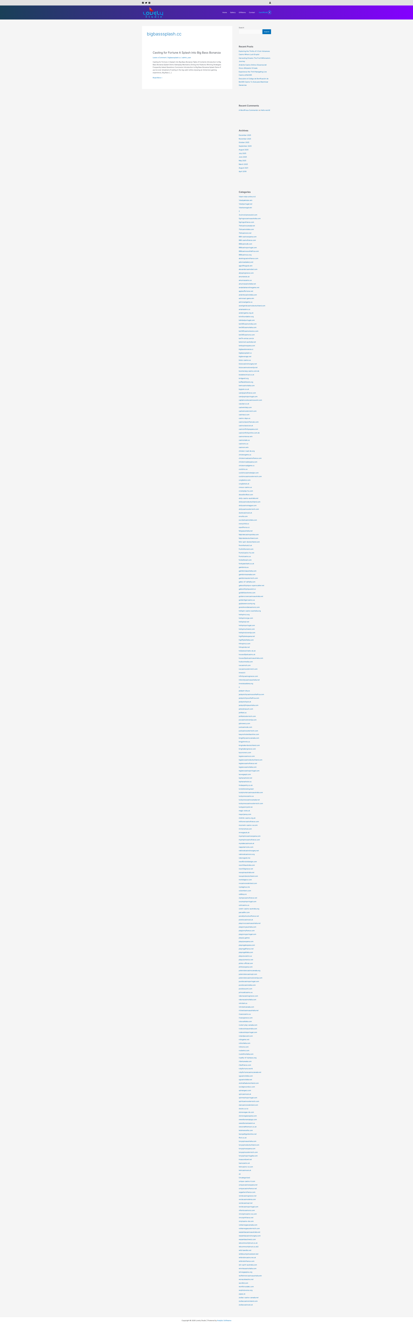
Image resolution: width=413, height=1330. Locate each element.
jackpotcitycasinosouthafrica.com (251, 694)
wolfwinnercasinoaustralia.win (250, 1276)
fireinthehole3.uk (245, 545)
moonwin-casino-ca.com (248, 825)
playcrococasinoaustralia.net (249, 923)
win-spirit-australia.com (248, 1265)
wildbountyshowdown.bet (248, 1254)
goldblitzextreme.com (247, 593)
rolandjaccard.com (246, 1036)
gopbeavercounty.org (247, 604)
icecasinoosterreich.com (248, 669)
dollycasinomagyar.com (248, 505)
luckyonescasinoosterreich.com (251, 803)
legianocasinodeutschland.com (250, 760)
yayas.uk (242, 1294)
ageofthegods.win (245, 266)
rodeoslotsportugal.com (248, 1032)
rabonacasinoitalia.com (247, 1000)
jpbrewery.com (244, 723)
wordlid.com (243, 1283)
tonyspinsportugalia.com (248, 1156)
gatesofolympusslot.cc (247, 589)
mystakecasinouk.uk (246, 843)
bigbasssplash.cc (174, 58)
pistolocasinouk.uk (246, 920)
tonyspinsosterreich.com (248, 1152)
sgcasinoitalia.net (245, 1080)
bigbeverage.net (245, 356)
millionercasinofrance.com (249, 821)
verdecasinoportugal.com (248, 1207)
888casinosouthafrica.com (249, 251)
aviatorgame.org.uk (246, 313)
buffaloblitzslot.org (246, 382)
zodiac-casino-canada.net (248, 1298)
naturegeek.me (244, 858)
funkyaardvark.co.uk (246, 564)
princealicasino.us (246, 992)
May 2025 (242, 161)
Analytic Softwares (224, 1320)
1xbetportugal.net (245, 204)
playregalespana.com (247, 945)
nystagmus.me (244, 887)
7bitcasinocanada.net (247, 226)
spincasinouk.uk (245, 1094)
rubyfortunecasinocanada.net (250, 1072)
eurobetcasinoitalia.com (248, 520)
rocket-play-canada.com (248, 1025)
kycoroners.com (245, 752)
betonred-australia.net (247, 342)
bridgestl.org (244, 378)
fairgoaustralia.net (246, 531)
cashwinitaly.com (245, 407)
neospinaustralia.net (246, 872)
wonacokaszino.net (246, 1279)
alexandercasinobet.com (248, 269)
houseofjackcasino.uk (247, 654)
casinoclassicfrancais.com (249, 422)
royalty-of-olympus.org (247, 1058)
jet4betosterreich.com (247, 716)
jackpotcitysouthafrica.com (249, 698)
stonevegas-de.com (246, 1112)
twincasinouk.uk (245, 1170)
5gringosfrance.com (246, 222)
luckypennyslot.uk (246, 807)
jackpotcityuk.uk (245, 702)
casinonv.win (244, 447)
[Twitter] (146, 3)
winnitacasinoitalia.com (247, 1268)
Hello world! (265, 110)
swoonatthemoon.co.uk (248, 1127)
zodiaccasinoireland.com (248, 1301)
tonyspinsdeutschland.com (249, 1145)
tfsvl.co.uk (243, 1138)
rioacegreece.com (246, 1018)
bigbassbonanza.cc (246, 349)
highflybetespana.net (247, 636)
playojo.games (244, 938)
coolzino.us (243, 469)
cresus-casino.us (245, 487)
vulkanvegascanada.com (248, 1225)
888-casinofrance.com (247, 240)
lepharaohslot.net (245, 778)
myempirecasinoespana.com (249, 836)
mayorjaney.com (245, 814)
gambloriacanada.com (247, 574)
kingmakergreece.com (247, 749)
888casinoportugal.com (248, 248)
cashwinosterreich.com (248, 411)
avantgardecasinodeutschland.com (252, 306)
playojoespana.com (246, 941)
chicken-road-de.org (247, 451)
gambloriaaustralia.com (247, 571)
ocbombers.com (245, 891)
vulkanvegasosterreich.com (249, 1228)
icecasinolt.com (245, 665)
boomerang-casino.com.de (249, 371)
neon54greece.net (246, 869)
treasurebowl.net (245, 1159)
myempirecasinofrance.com (249, 840)
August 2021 (243, 168)
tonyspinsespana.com (247, 1149)
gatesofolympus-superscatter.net (251, 585)
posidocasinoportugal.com (249, 981)
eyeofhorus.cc (244, 527)
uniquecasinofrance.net (248, 1188)
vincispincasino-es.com (248, 1214)
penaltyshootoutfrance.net (249, 916)
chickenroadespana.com (248, 462)
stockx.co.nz (243, 1109)
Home (224, 12)
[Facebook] (143, 3)
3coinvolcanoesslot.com (248, 215)
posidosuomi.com (245, 989)
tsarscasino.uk (244, 1163)
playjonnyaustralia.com (247, 927)
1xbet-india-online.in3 (247, 197)
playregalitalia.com (246, 952)
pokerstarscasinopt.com (248, 974)
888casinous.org (245, 255)
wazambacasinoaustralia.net (249, 1232)
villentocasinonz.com (247, 1210)
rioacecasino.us (245, 1014)
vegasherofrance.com (247, 1192)
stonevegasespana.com (248, 1116)
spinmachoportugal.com (248, 1098)
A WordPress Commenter (248, 110)
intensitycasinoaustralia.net (249, 680)
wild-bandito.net (245, 1250)
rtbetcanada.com (245, 1061)
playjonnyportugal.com (247, 934)
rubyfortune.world (246, 1069)
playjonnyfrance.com (247, 931)
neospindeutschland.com (248, 876)
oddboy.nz (243, 894)
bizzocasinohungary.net (248, 364)
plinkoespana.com (246, 967)
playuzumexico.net (246, 960)
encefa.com (243, 516)
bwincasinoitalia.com (247, 386)
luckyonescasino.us (246, 796)
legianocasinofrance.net (248, 763)
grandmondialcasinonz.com (249, 607)
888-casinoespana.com (248, 237)
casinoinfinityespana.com (248, 429)
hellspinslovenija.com (247, 633)
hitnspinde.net (244, 647)
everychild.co (244, 524)
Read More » (157, 77)
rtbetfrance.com (245, 1065)
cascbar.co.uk (244, 404)
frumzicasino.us (245, 556)
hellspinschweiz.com (247, 629)
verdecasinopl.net (245, 1203)
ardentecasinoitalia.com (248, 295)
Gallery (233, 12)
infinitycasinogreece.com (248, 676)
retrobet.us (243, 1003)
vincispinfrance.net (246, 1218)
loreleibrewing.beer (246, 789)
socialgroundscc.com (247, 1087)
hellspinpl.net (244, 622)
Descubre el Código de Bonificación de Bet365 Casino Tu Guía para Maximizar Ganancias (253, 82)
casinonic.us (243, 444)
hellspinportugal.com (247, 625)
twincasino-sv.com (246, 1167)
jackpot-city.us (244, 691)
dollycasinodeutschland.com (249, 502)
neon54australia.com (247, 865)
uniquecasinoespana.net (248, 1185)
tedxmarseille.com (246, 1130)
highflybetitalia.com (246, 640)
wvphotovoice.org (245, 1290)
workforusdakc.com (246, 1287)
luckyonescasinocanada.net (249, 800)
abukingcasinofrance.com (248, 258)
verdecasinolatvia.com (247, 1199)
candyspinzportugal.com (248, 397)
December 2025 (245, 135)
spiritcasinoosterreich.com (249, 1101)
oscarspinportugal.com (247, 901)
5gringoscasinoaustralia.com (250, 218)
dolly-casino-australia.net (248, 498)
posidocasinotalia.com (247, 985)
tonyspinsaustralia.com (247, 1141)
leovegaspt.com (245, 774)
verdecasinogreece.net (247, 1196)
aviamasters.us (244, 309)
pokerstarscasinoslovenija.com (250, 978)
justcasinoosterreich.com (248, 731)
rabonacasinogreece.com (248, 996)
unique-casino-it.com (247, 1181)
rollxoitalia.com (244, 1043)
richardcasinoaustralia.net (248, 1010)
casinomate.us (244, 440)
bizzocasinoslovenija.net (248, 367)
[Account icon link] (270, 3)
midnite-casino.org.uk (247, 818)
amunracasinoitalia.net (247, 284)
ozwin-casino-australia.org (249, 909)
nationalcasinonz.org (247, 854)
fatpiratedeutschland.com (248, 538)
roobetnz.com (244, 1050)
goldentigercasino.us (247, 600)
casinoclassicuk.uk (246, 426)
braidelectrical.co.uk (246, 375)
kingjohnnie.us (244, 742)
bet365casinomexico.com (248, 331)
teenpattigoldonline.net (248, 1134)
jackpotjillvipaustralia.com (248, 705)
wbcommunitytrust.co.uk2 (248, 1247)
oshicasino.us (244, 905)
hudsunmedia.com (246, 662)
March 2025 (243, 164)
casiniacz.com (244, 415)
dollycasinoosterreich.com (249, 509)
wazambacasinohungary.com (250, 1236)
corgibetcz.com (244, 480)
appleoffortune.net (246, 291)
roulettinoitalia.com (246, 1054)
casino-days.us (244, 418)
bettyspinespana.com (247, 346)
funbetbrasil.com (245, 560)
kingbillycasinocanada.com (249, 738)
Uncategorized (244, 1178)
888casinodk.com (245, 244)
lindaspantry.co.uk (246, 785)
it (239, 687)
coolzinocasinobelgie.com (249, 473)
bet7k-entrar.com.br (246, 338)
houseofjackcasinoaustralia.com (251, 658)
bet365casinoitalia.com (247, 327)
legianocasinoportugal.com (249, 771)
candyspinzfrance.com (247, 393)
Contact (252, 12)
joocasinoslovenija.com (248, 720)
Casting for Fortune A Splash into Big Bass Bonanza (187, 52)
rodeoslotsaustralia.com (248, 1029)
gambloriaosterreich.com (248, 578)
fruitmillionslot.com (246, 549)
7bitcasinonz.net (245, 233)
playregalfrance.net (246, 949)
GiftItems (242, 12)
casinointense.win (246, 436)
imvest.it (242, 673)
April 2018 (242, 171)
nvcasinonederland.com (248, 883)
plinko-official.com (246, 963)
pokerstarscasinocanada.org (249, 970)
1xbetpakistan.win (245, 200)
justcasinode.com (245, 727)
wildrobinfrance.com (246, 1261)
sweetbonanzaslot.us (247, 1123)
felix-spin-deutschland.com (249, 542)
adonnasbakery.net (246, 262)
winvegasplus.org (245, 1272)
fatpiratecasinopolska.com (249, 535)
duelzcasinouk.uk (245, 513)
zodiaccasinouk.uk (246, 1305)
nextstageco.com (245, 880)
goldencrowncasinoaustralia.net (251, 596)
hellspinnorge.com (246, 618)
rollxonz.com (244, 1047)
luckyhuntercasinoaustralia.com (251, 792)
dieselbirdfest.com (246, 495)
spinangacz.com (245, 1090)
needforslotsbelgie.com (248, 862)
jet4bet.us (243, 713)
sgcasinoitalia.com (246, 1076)
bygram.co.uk (244, 389)
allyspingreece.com (246, 273)
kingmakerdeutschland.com (249, 745)
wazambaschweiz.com (247, 1239)
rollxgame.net (244, 1039)
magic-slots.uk (244, 811)
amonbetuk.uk (244, 277)
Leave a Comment (159, 58)
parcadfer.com (244, 912)
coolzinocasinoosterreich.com (250, 476)
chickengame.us (245, 455)
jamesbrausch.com (246, 709)
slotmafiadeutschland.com (249, 1083)
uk (240, 1174)
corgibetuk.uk (244, 484)
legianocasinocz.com (247, 756)
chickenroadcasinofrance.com (250, 458)
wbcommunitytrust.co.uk (248, 1243)
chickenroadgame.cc (246, 466)
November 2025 (245, 139)
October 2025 (244, 142)
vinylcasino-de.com (246, 1221)
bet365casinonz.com (247, 335)
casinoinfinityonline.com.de (249, 433)
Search (241, 28)
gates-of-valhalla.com (247, 582)
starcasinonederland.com (248, 1105)
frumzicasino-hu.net (246, 553)
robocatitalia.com (245, 1021)
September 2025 (245, 146)
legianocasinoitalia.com (248, 767)
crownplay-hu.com (246, 491)
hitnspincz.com (244, 644)
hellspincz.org (244, 614)
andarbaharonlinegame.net (249, 287)
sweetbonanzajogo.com (248, 1119)
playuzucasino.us (245, 956)
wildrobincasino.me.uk (247, 1257)
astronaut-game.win (246, 298)
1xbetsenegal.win (245, 208)
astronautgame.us (245, 302)
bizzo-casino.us (245, 360)
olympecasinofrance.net (248, 898)
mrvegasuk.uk (244, 832)
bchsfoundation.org (246, 317)
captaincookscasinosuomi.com (250, 400)
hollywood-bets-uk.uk (247, 651)
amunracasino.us (245, 280)
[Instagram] (149, 3)
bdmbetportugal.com (247, 320)
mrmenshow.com (245, 829)
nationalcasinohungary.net (249, 851)
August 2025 (243, 150)
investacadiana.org (246, 683)
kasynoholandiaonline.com (249, 734)
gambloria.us (244, 567)
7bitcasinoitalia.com (246, 229)
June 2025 (243, 157)
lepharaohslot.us (245, 782)
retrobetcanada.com (246, 1007)
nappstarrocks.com (246, 847)
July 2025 (242, 153)
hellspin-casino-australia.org (250, 611)
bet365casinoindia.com (248, 324)
